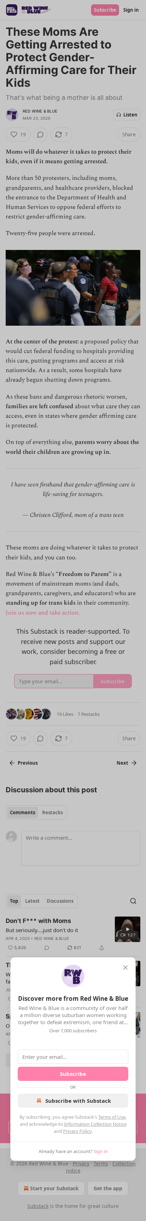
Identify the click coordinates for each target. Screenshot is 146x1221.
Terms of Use (111, 1117)
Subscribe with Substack (78, 1100)
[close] (125, 967)
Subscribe (73, 1073)
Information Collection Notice (95, 1124)
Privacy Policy (77, 1131)
